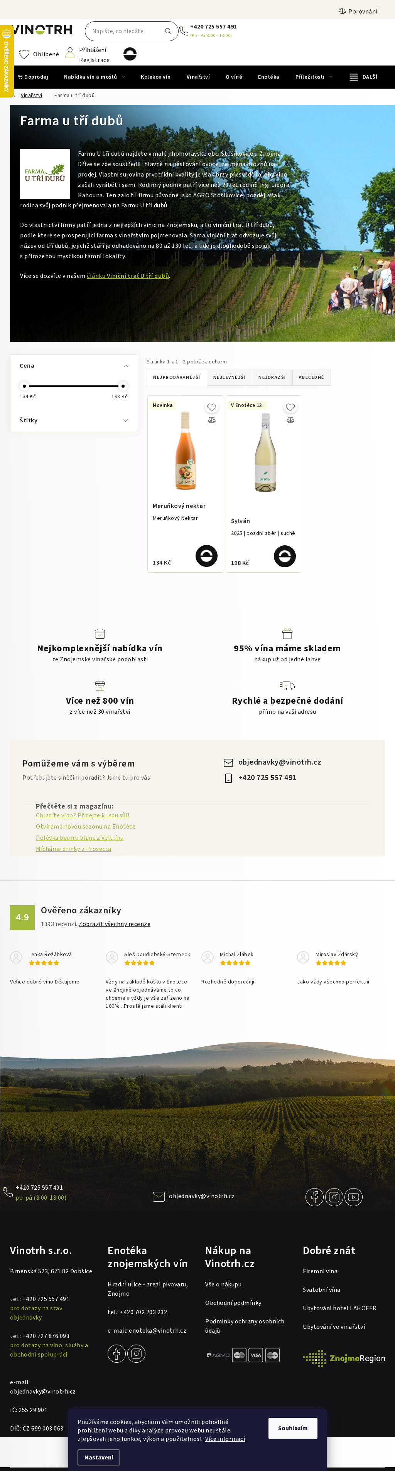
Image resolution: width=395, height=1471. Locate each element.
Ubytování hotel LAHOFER (340, 1308)
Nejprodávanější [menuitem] (177, 377)
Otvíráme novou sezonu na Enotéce (85, 826)
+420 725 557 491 (213, 26)
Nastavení (98, 1457)
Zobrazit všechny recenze (114, 924)
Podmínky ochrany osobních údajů (245, 1326)
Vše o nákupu (223, 1284)
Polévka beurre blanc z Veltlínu (80, 838)
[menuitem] (33, 77)
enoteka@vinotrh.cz (157, 1330)
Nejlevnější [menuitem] (229, 377)
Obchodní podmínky (233, 1303)
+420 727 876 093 (45, 1336)
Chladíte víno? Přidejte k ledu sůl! (83, 815)
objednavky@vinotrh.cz (280, 762)
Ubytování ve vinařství (334, 1327)
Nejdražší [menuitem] (272, 377)
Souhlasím (293, 1428)
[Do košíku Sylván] (285, 556)
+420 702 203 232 (143, 1312)
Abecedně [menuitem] (311, 377)
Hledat (168, 31)
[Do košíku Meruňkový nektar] (207, 556)
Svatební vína (322, 1290)
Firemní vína (320, 1271)
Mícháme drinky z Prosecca (73, 849)
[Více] (363, 77)
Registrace (94, 59)
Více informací (225, 1439)
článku (128, 276)
